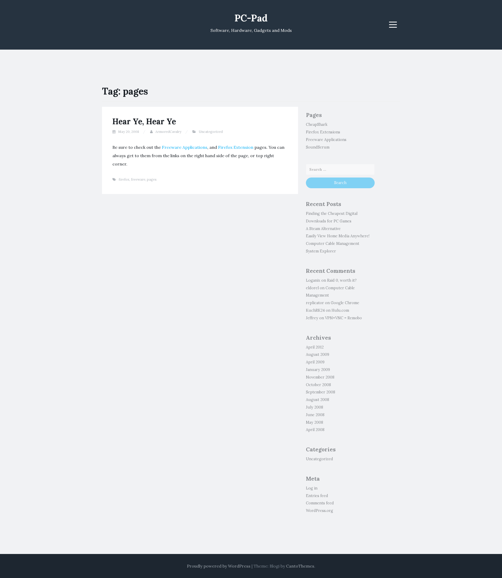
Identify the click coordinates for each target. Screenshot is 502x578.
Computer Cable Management (332, 243)
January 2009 (318, 369)
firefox (124, 179)
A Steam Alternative (323, 228)
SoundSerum (317, 147)
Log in (311, 488)
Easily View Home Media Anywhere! (337, 236)
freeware (138, 179)
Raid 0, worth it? (342, 280)
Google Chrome (345, 302)
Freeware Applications (184, 147)
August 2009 (317, 354)
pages (152, 179)
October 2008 (318, 384)
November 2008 (320, 377)
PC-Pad (251, 18)
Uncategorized (211, 131)
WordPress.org (319, 510)
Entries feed (317, 495)
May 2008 (314, 422)
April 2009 (315, 362)
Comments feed (320, 503)
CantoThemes (300, 566)
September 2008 (320, 392)
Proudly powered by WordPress (218, 566)
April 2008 (315, 429)
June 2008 (315, 414)
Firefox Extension (235, 147)
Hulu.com (340, 310)
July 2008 (314, 407)
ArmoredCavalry (168, 131)
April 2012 (315, 347)
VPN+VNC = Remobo (343, 318)
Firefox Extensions (323, 132)
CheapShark (316, 124)
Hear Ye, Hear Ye (144, 121)
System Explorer (321, 251)
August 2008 (317, 399)
